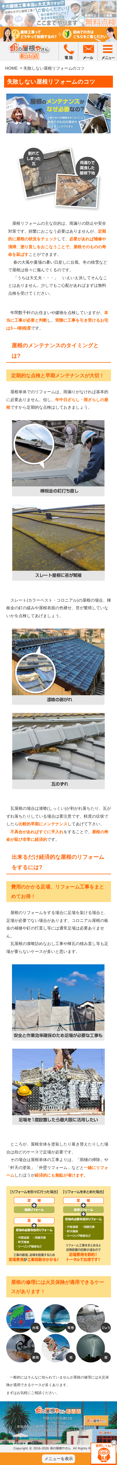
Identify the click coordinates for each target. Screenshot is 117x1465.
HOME (11, 68)
